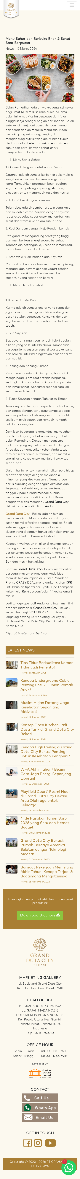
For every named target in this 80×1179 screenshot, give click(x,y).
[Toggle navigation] (72, 5)
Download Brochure (38, 915)
